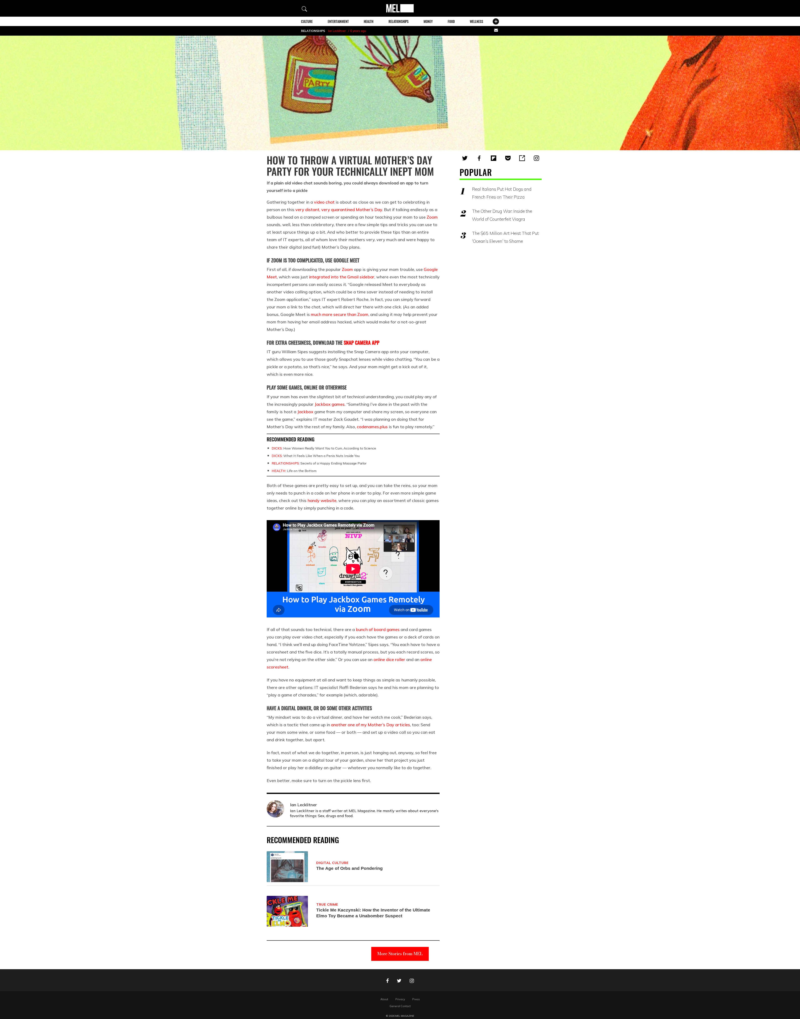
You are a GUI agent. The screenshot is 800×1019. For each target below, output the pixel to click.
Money (428, 21)
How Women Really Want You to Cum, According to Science (324, 448)
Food (451, 21)
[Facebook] (479, 158)
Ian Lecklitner (337, 31)
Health (368, 21)
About (384, 999)
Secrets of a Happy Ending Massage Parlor (319, 463)
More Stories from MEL (400, 953)
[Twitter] (465, 158)
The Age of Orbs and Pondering (349, 868)
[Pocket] (508, 158)
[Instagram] (536, 158)
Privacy (400, 999)
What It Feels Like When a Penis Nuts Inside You (316, 456)
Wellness (476, 21)
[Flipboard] (493, 158)
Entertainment (338, 21)
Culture (307, 21)
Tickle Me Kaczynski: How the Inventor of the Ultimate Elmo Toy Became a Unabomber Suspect (373, 913)
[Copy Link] (522, 158)
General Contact (400, 1006)
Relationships (399, 21)
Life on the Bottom (294, 471)
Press (416, 999)
